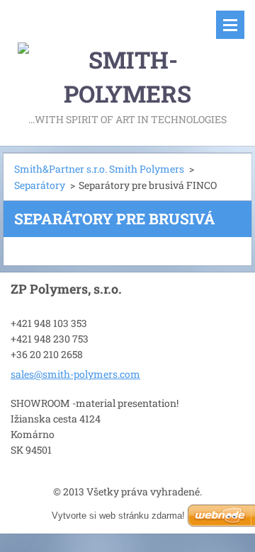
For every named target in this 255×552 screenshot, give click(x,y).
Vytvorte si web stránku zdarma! (118, 515)
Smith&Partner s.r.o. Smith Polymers (99, 169)
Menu (230, 25)
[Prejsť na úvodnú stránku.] (127, 55)
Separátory (39, 185)
